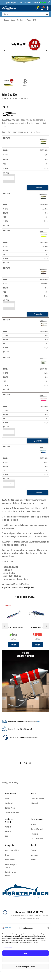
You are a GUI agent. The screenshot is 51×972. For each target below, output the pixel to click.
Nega (25, 959)
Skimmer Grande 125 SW (13, 627)
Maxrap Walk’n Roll (37, 627)
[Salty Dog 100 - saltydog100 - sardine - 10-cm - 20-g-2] (43, 361)
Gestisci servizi (8, 947)
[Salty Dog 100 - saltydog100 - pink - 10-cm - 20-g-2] (43, 398)
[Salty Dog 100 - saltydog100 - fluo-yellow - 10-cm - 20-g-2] (43, 234)
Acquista (39, 187)
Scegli (13, 644)
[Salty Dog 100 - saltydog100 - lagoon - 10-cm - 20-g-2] (43, 142)
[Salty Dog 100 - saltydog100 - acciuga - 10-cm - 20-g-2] (43, 450)
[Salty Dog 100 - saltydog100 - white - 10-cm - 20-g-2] (43, 323)
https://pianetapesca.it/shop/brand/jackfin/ (18, 587)
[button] (47, 928)
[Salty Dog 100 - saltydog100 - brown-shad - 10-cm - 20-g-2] (43, 272)
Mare (13, 20)
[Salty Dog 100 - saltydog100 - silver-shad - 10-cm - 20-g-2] (43, 197)
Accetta (25, 953)
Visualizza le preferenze (25, 966)
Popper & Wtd (32, 20)
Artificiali (20, 20)
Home (6, 20)
